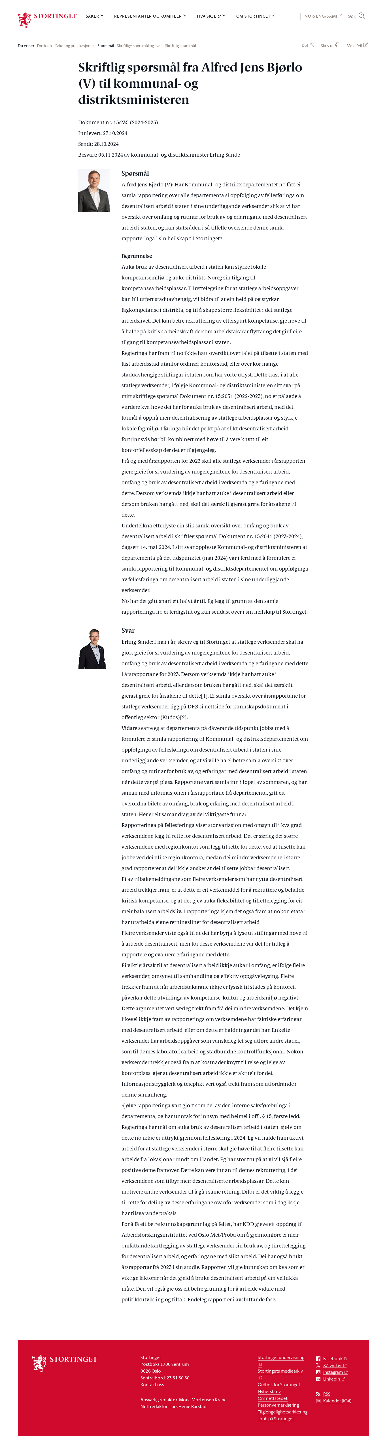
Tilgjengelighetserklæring (282, 1412)
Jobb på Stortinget (276, 1418)
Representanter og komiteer (148, 16)
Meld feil (354, 45)
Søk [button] (352, 16)
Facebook (333, 1358)
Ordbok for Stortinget (279, 1384)
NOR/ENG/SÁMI (321, 16)
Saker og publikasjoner (74, 46)
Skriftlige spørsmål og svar (139, 46)
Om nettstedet (273, 1398)
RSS (326, 1394)
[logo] (47, 20)
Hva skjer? (209, 16)
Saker (92, 16)
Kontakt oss (152, 1384)
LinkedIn (331, 1379)
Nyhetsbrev (269, 1391)
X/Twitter (332, 1365)
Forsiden (44, 46)
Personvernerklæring (278, 1405)
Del (305, 45)
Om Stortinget (253, 16)
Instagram (333, 1372)
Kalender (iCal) (337, 1400)
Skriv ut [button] (327, 45)
